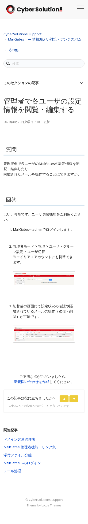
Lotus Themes (51, 505)
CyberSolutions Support (23, 34)
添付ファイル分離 (18, 455)
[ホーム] (34, 9)
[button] (64, 398)
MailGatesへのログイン (22, 463)
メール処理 (12, 470)
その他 (13, 49)
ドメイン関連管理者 (19, 439)
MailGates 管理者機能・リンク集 (30, 447)
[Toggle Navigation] (80, 6)
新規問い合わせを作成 (31, 381)
